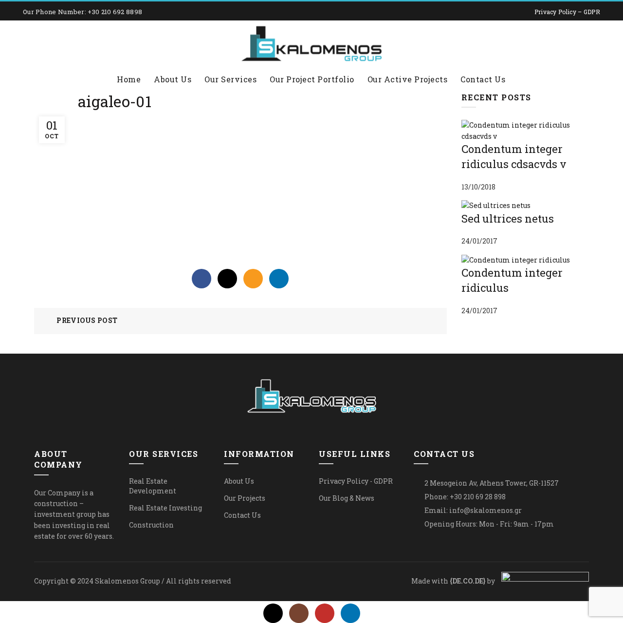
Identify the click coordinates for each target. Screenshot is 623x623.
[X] (227, 278)
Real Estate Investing (165, 507)
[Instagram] (299, 613)
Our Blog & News (346, 498)
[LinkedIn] (279, 278)
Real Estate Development (152, 485)
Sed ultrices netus (507, 218)
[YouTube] (324, 613)
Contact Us (482, 79)
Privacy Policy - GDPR (356, 481)
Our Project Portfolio (312, 79)
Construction (151, 524)
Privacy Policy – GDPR (567, 12)
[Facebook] (201, 278)
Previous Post (86, 320)
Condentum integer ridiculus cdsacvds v (514, 156)
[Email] (253, 278)
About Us (172, 79)
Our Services (230, 79)
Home (129, 79)
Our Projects (244, 498)
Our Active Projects (407, 79)
